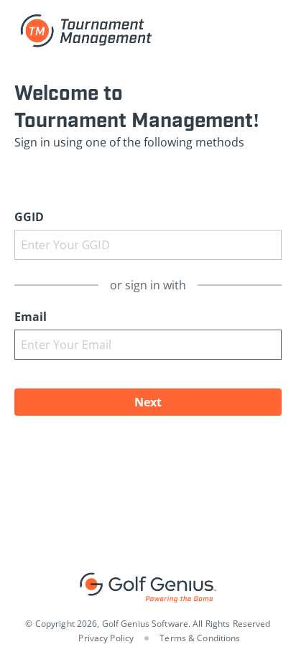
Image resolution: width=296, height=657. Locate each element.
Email (30, 316)
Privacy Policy (106, 638)
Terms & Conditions (199, 638)
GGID (29, 217)
